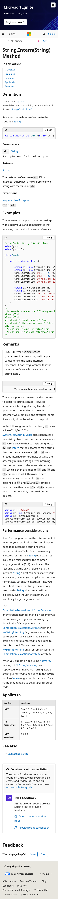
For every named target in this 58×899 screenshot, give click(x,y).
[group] (29, 289)
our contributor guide (19, 787)
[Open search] (44, 34)
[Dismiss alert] (53, 4)
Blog (44, 881)
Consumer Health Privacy (15, 890)
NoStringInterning (13, 632)
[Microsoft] (29, 34)
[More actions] (53, 40)
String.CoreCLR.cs (20, 109)
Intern (15, 448)
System (20, 101)
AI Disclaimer (9, 881)
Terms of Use (41, 890)
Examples (10, 73)
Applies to (10, 82)
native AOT (46, 661)
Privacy (21, 885)
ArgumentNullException (16, 200)
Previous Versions (29, 881)
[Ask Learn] (38, 40)
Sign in (52, 33)
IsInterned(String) (18, 753)
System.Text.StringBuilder (17, 434)
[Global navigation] (3, 34)
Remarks (9, 77)
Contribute (8, 885)
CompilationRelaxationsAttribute (21, 628)
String (17, 121)
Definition (10, 69)
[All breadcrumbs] (5, 40)
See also (9, 86)
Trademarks (8, 894)
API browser (17, 40)
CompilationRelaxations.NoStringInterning (27, 610)
